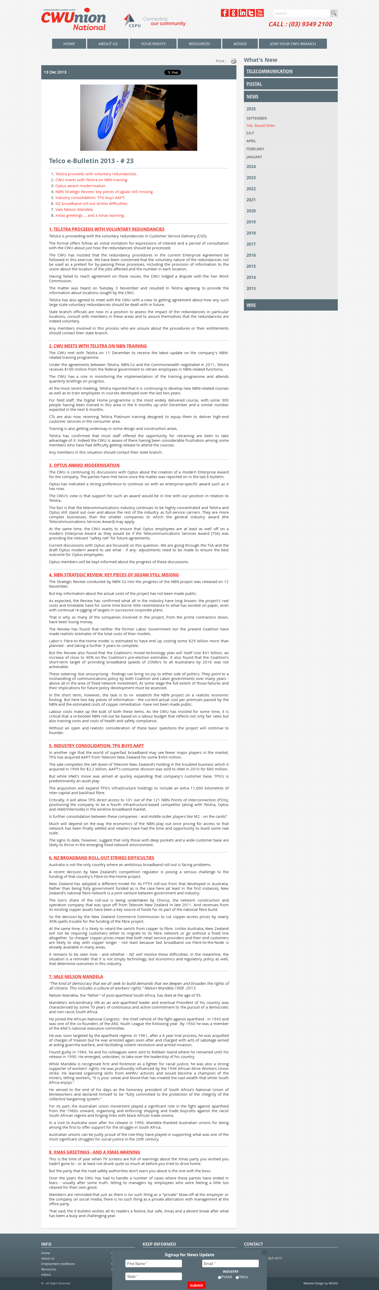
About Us (108, 43)
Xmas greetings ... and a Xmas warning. (90, 215)
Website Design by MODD (320, 1283)
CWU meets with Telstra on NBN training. (91, 179)
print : (221, 60)
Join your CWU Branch (293, 43)
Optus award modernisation (80, 185)
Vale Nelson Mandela (74, 209)
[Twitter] (251, 15)
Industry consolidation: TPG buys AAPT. (90, 197)
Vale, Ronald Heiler (260, 126)
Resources (199, 43)
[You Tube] (260, 15)
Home (45, 1253)
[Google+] (233, 15)
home (69, 43)
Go (334, 13)
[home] (113, 19)
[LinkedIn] (242, 15)
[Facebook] (225, 15)
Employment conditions (58, 1264)
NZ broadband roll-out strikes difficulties (91, 203)
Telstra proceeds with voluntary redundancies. (96, 173)
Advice (240, 43)
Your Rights (153, 43)
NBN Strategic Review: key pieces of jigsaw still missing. (104, 191)
